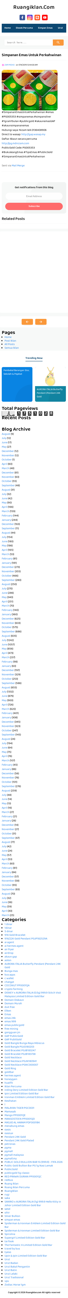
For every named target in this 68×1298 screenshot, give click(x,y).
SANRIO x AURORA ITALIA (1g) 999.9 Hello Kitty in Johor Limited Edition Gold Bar (33, 1204)
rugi (7, 1194)
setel (7, 1209)
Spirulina (10, 1234)
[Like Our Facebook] (22, 17)
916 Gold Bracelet (15, 935)
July (4, 438)
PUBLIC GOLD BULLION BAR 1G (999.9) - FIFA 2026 (34, 1162)
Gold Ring (10, 1068)
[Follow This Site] (37, 17)
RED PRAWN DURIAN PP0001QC (23, 1176)
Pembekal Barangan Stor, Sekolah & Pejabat (16, 372)
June (4, 442)
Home (7, 28)
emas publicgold (14, 1025)
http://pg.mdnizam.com (15, 143)
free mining (11, 1029)
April (4, 464)
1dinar (8, 928)
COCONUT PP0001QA (17, 985)
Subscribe (34, 206)
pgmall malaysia (14, 1155)
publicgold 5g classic (17, 1173)
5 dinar (9, 931)
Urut (7, 1259)
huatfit (9, 1083)
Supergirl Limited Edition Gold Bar (25, 1238)
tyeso (8, 1252)
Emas (8, 1014)
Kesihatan (10, 1101)
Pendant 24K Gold (15, 1137)
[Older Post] (41, 322)
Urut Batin (11, 1270)
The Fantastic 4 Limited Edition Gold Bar (28, 1245)
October (7, 460)
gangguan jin (12, 1032)
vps (7, 1281)
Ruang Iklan (11, 1184)
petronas (10, 1144)
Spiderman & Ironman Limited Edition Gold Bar (32, 1231)
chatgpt (9, 982)
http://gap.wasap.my (33, 134)
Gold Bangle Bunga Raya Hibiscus (24, 1043)
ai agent (9, 942)
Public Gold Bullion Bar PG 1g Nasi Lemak (29, 1166)
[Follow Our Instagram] (30, 17)
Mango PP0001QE (15, 1115)
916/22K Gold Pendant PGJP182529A (26, 939)
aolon (8, 960)
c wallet (9, 978)
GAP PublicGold (14, 1036)
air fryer (9, 949)
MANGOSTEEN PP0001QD (20, 1119)
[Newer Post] (27, 322)
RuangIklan (11, 1191)
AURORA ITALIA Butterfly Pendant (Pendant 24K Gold (50, 393)
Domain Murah (13, 1003)
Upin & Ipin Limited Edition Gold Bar (26, 1256)
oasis (8, 1129)
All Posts (10, 344)
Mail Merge (18, 165)
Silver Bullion (12, 1216)
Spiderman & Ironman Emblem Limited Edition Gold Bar (35, 1225)
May (4, 447)
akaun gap (11, 957)
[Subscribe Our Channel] (44, 17)
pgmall (9, 1151)
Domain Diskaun (14, 1000)
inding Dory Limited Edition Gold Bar (26, 1090)
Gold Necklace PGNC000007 (21, 1065)
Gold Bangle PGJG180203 (19, 1047)
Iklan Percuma (13, 1086)
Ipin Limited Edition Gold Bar (22, 1093)
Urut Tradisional (14, 1277)
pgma (8, 1147)
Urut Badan (11, 1263)
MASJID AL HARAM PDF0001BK (22, 1122)
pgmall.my (11, 1158)
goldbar (9, 1072)
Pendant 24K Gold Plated (19, 1140)
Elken (8, 1011)
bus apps (10, 975)
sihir (7, 1212)
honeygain (11, 1079)
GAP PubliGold (13, 1039)
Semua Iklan (12, 348)
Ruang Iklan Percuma (17, 1187)
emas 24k (10, 1018)
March (5, 468)
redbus (9, 1180)
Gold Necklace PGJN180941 (21, 1061)
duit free (10, 1007)
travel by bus (12, 1249)
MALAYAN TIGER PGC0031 (19, 1108)
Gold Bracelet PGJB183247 (20, 1050)
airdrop (9, 953)
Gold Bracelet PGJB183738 (20, 1054)
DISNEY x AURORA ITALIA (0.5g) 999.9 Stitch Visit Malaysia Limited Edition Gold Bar (33, 995)
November (8, 455)
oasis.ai (9, 1133)
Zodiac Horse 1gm (15, 1285)
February (7, 515)
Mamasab (10, 1111)
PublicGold (11, 1169)
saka (7, 1198)
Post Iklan (10, 341)
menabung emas (14, 1126)
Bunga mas (11, 971)
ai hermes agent (14, 946)
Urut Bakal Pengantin (17, 1267)
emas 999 (10, 1021)
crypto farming (14, 989)
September (8, 485)
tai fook (9, 1241)
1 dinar (8, 924)
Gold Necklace (13, 1057)
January (6, 520)
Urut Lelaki (11, 1274)
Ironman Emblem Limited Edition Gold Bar (30, 1097)
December (8, 451)
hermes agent (13, 1075)
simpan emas (12, 1220)
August (6, 434)
